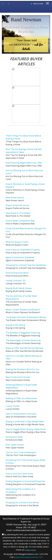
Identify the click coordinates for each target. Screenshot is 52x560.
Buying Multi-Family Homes (19, 288)
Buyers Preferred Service (17, 205)
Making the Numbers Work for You (22, 369)
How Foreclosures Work (17, 272)
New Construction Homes (18, 377)
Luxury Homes (12, 406)
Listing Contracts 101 (16, 280)
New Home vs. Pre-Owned (18, 213)
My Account (38, 3)
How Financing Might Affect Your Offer (24, 162)
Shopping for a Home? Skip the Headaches (26, 265)
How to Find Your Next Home (19, 473)
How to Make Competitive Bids (20, 220)
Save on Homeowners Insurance (21, 413)
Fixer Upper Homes (15, 444)
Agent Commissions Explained (20, 257)
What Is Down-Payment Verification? (23, 309)
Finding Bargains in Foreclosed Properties (25, 481)
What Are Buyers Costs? (17, 242)
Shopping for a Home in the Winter (22, 502)
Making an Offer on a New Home (21, 398)
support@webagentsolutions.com (29, 557)
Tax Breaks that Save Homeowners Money (26, 317)
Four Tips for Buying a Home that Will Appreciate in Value (24, 151)
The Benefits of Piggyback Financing (23, 332)
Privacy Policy (30, 550)
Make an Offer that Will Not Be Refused (24, 348)
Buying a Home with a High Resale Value (25, 421)
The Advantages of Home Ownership (23, 340)
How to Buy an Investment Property (23, 249)
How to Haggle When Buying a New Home (26, 429)
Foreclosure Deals (14, 436)
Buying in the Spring (15, 325)
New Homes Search (15, 197)
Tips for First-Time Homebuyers (21, 452)
